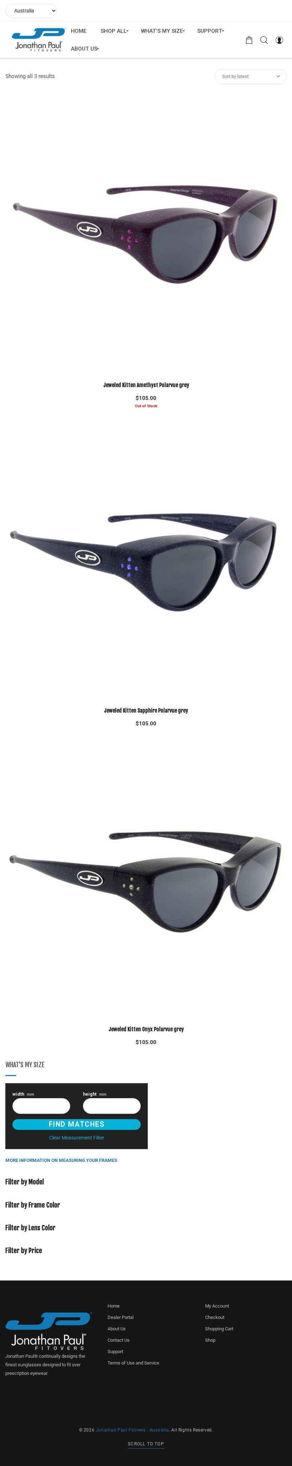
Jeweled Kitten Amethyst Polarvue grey (146, 385)
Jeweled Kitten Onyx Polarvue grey (146, 1029)
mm (23, 1094)
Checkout (214, 1317)
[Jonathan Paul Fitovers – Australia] (38, 40)
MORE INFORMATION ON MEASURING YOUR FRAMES (61, 1160)
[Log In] (279, 40)
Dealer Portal (121, 1317)
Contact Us (119, 1340)
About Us (117, 1328)
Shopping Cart (219, 1328)
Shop (210, 1340)
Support (115, 1351)
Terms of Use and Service (133, 1363)
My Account (217, 1306)
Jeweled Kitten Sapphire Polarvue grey (146, 710)
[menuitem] (78, 31)
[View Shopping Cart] (249, 40)
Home (114, 1306)
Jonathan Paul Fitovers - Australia (132, 1430)
